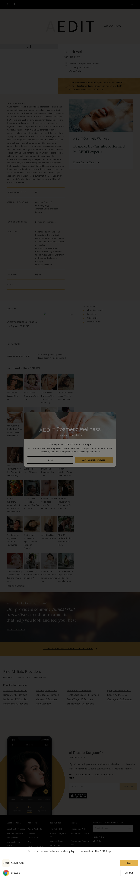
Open (129, 863)
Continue (129, 873)
